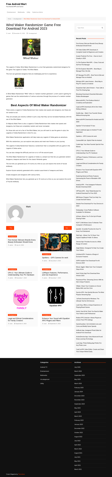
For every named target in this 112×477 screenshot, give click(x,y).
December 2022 (79, 428)
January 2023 (78, 424)
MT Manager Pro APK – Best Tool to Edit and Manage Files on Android (90, 76)
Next (67, 228)
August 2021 (78, 453)
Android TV (43, 367)
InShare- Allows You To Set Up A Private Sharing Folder (88, 217)
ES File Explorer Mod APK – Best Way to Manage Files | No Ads (88, 70)
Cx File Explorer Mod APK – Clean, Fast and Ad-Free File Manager (90, 63)
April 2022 (77, 445)
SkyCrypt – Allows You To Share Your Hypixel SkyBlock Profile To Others (87, 236)
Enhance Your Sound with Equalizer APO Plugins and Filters (89, 171)
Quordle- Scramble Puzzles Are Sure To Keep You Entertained (88, 230)
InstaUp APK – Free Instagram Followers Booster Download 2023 (88, 186)
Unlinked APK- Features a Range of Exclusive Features (87, 255)
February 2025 (78, 387)
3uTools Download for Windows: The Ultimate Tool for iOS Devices (87, 300)
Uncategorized (33, 33)
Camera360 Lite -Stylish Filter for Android (89, 140)
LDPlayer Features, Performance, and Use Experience (89, 158)
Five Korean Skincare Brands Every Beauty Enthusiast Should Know (89, 45)
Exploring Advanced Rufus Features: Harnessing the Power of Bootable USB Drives (88, 178)
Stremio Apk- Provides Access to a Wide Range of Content (88, 243)
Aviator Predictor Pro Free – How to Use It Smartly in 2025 (89, 57)
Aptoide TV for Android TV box (85, 126)
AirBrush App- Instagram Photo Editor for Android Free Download (88, 331)
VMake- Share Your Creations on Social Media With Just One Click (88, 287)
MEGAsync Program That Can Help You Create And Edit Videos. (88, 198)
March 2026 (78, 371)
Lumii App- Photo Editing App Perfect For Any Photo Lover (89, 344)
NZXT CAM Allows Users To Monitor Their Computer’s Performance (89, 224)
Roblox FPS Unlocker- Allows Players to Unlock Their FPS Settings (88, 319)
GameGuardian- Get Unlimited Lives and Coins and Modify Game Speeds (88, 325)
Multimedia (21, 12)
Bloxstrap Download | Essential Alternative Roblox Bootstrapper (89, 95)
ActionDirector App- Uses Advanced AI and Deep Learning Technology (89, 338)
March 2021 (78, 469)
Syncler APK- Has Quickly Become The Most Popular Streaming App (90, 293)
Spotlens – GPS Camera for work (55, 258)
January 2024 (78, 391)
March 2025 (78, 383)
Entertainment (11, 12)
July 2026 (77, 367)
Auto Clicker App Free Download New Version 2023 (88, 274)
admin (11, 245)
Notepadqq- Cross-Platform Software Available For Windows (87, 211)
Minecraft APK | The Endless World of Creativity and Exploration (87, 101)
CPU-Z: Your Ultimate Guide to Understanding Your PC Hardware (86, 152)
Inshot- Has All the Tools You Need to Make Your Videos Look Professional (89, 312)
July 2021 (77, 457)
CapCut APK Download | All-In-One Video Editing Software (89, 108)
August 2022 (78, 436)
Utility (28, 12)
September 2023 (79, 404)
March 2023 (78, 416)
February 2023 (78, 420)
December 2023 (79, 396)
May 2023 (77, 408)
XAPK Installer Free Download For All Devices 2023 (88, 262)
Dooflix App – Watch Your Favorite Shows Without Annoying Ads (89, 114)
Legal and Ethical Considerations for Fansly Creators (89, 164)
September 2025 (79, 375)
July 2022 (77, 440)
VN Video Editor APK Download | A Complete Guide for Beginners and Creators (89, 51)
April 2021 (77, 465)
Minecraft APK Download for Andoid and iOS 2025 (90, 120)
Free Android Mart (16, 4)
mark (9, 33)
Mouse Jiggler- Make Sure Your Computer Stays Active (89, 268)
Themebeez (21, 474)
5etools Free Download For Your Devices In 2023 (89, 205)
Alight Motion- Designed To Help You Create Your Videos (90, 249)
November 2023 (79, 400)
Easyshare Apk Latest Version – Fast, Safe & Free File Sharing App (90, 89)
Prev (11, 228)
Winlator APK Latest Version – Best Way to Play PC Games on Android (89, 83)
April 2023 (77, 412)
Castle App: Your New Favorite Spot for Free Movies (90, 145)
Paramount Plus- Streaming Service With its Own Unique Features (89, 281)
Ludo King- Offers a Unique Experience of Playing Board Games (89, 306)
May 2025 (77, 379)
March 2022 (78, 449)
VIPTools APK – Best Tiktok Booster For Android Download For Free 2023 (88, 192)
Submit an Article (37, 12)
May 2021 (77, 461)
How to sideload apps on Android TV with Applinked (89, 131)
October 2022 (78, 432)
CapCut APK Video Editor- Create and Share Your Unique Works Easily (90, 350)
